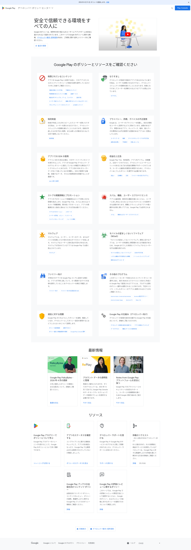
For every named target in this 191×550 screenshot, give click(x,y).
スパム (112, 214)
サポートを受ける (106, 463)
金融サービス (74, 94)
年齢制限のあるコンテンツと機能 (58, 94)
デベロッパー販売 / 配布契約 (47, 38)
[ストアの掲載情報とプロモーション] (43, 198)
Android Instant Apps (117, 300)
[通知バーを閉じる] (188, 2)
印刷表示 (82, 529)
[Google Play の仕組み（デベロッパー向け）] (105, 315)
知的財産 (51, 138)
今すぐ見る (87, 403)
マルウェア (52, 252)
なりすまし (114, 96)
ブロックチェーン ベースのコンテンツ (59, 105)
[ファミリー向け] (43, 277)
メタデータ (69, 212)
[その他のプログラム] (105, 277)
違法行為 (78, 97)
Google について (49, 543)
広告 (127, 175)
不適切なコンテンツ (71, 90)
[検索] (172, 8)
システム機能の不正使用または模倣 (120, 256)
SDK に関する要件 (54, 181)
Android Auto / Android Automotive (121, 296)
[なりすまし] (105, 79)
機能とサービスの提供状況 (129, 329)
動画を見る (54, 403)
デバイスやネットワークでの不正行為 (138, 138)
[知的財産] (43, 122)
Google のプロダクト (66, 543)
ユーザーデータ (115, 138)
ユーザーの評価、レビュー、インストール (60, 215)
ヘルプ (132, 543)
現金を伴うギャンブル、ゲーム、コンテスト (61, 97)
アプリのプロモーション (55, 212)
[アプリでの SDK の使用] (43, 159)
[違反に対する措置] (43, 317)
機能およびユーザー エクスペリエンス (128, 214)
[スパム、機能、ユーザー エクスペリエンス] (105, 198)
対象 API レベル (135, 142)
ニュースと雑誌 (71, 219)
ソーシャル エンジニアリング (141, 256)
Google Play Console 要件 (78, 331)
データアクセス (115, 329)
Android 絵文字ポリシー (141, 296)
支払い (112, 175)
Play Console (182, 8)
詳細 (107, 2)
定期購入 (120, 175)
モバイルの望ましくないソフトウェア (121, 252)
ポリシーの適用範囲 (54, 328)
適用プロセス (67, 328)
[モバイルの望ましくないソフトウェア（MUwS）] (105, 236)
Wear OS (138, 300)
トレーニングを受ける (42, 463)
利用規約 (91, 543)
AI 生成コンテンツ (78, 105)
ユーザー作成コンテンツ (55, 101)
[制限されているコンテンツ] (43, 79)
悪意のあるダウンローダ (117, 260)
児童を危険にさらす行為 (55, 90)
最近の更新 (42, 46)
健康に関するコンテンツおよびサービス (76, 101)
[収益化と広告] (105, 159)
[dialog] (95, 8)
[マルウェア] (43, 236)
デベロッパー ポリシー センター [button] (34, 8)
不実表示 (125, 142)
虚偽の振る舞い (115, 142)
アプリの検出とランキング (142, 325)
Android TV (129, 300)
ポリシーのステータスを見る (77, 463)
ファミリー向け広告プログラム (140, 175)
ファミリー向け (53, 291)
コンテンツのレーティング (56, 219)
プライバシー (81, 543)
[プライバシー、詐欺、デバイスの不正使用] (105, 122)
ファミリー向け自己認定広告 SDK (70, 291)
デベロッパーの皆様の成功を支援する (121, 325)
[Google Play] (9, 8)
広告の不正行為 (139, 252)
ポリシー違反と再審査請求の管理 (58, 331)
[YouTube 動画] (128, 34)
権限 (124, 138)
